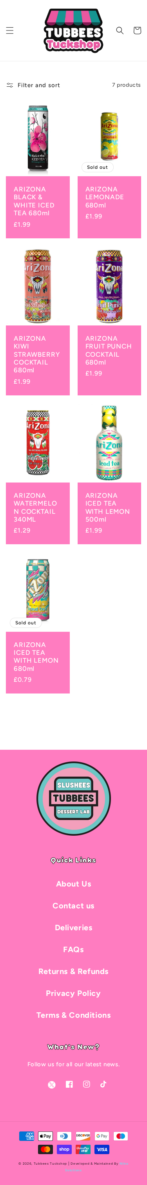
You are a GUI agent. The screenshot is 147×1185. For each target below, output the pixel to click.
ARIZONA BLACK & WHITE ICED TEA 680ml (34, 201)
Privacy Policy (73, 993)
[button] (9, 30)
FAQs (73, 949)
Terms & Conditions (73, 1015)
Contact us (73, 905)
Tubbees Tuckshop (50, 1163)
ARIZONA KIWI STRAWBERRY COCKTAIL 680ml (37, 354)
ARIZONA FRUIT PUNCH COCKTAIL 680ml (108, 350)
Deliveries (74, 927)
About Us (73, 883)
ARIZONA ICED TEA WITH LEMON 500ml (107, 507)
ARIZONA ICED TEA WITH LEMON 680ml (36, 656)
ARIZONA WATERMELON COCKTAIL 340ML (35, 507)
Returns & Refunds (73, 971)
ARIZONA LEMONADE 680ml (105, 197)
